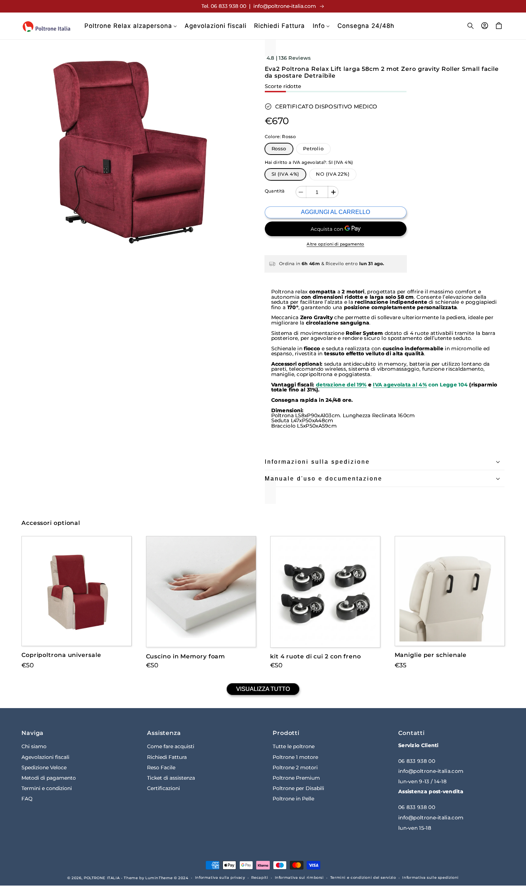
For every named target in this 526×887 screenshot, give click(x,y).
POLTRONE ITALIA (102, 878)
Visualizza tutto (263, 689)
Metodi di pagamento (48, 777)
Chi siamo (34, 746)
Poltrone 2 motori (295, 767)
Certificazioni (163, 788)
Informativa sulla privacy (220, 877)
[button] (131, 26)
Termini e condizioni (46, 788)
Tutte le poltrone (294, 746)
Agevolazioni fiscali (45, 757)
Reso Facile (161, 767)
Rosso (279, 148)
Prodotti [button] (286, 733)
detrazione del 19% (341, 384)
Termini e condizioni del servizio (363, 877)
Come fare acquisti (170, 746)
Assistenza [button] (164, 733)
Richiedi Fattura (167, 757)
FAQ (27, 798)
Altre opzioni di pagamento (335, 244)
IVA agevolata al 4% (400, 384)
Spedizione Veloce (44, 767)
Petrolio (313, 148)
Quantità (275, 191)
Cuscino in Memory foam (185, 656)
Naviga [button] (32, 733)
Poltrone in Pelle (293, 798)
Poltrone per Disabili (298, 788)
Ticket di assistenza (171, 777)
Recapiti (259, 877)
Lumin (158, 878)
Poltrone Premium (296, 777)
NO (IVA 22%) (333, 174)
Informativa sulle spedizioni (430, 877)
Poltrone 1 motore (295, 757)
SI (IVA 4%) (285, 174)
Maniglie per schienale (431, 654)
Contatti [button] (411, 733)
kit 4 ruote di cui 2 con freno (315, 656)
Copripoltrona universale (61, 654)
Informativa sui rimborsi (299, 877)
